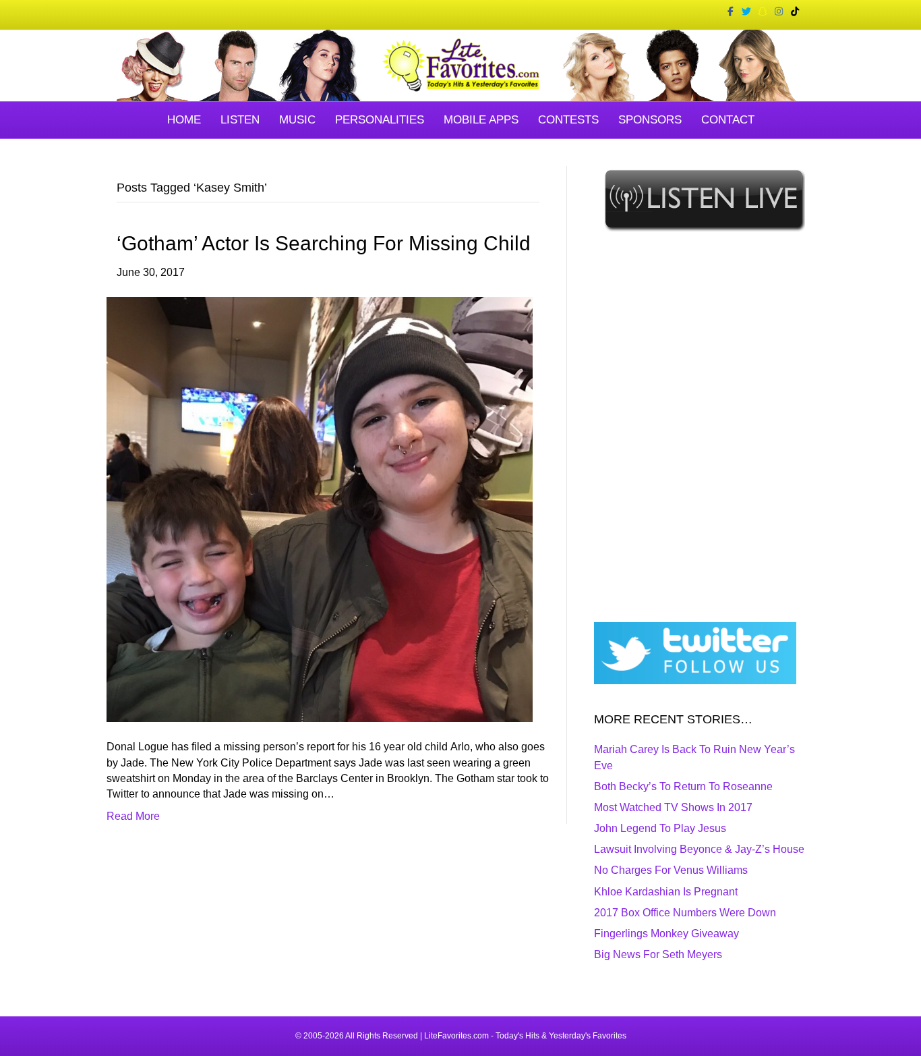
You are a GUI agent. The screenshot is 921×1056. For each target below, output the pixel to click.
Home (184, 119)
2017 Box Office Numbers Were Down (685, 912)
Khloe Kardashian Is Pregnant (666, 891)
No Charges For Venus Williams (671, 870)
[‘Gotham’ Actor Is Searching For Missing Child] (320, 509)
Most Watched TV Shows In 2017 (673, 807)
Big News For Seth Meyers (658, 954)
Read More (133, 816)
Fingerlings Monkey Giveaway (666, 933)
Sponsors (650, 119)
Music (297, 119)
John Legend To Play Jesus (660, 828)
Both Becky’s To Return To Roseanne (683, 786)
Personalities (379, 119)
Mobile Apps (481, 119)
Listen (240, 119)
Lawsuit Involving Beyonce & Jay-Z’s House (699, 849)
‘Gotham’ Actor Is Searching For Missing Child (324, 243)
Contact (727, 119)
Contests (568, 119)
